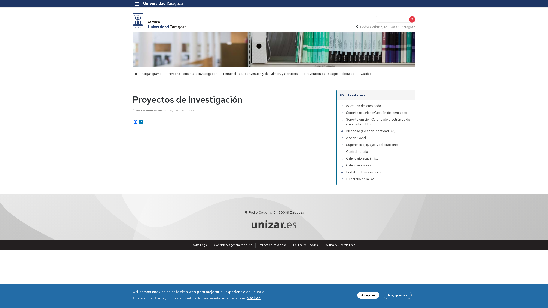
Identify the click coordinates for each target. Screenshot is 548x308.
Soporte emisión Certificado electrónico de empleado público (378, 121)
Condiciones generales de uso (233, 245)
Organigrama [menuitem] (151, 73)
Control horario (357, 151)
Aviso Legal (200, 245)
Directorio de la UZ (360, 179)
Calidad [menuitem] (366, 73)
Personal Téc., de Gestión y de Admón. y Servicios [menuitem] (260, 73)
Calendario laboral (359, 165)
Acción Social (356, 138)
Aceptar (368, 295)
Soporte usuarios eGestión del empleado (376, 112)
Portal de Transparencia (363, 172)
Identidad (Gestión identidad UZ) (370, 131)
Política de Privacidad (273, 245)
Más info (254, 298)
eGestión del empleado (363, 106)
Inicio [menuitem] (136, 74)
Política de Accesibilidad (339, 245)
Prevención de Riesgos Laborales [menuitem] (329, 73)
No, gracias (398, 295)
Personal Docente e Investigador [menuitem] (192, 73)
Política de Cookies (305, 245)
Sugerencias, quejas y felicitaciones (372, 144)
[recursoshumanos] (159, 21)
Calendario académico (362, 158)
